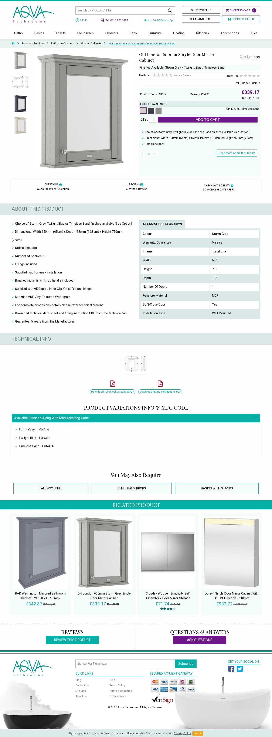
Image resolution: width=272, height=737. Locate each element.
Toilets (61, 33)
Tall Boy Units (50, 488)
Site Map (80, 690)
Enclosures (85, 33)
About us (81, 696)
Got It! (197, 733)
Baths (18, 33)
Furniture (155, 33)
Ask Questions (199, 640)
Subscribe (185, 664)
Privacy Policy (117, 696)
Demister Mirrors (132, 488)
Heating (178, 33)
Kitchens (202, 33)
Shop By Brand (201, 10)
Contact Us (82, 685)
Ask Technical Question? (55, 188)
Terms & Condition (120, 690)
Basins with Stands (217, 488)
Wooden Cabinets (91, 43)
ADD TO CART (208, 119)
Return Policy (117, 685)
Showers (111, 33)
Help (112, 680)
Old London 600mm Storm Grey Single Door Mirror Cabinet (142, 43)
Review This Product (72, 640)
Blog (78, 680)
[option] (21, 62)
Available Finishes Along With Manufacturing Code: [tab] (51, 418)
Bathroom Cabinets (62, 43)
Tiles (254, 33)
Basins (39, 33)
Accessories (229, 33)
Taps (133, 33)
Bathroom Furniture (32, 43)
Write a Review (182, 75)
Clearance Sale (201, 19)
